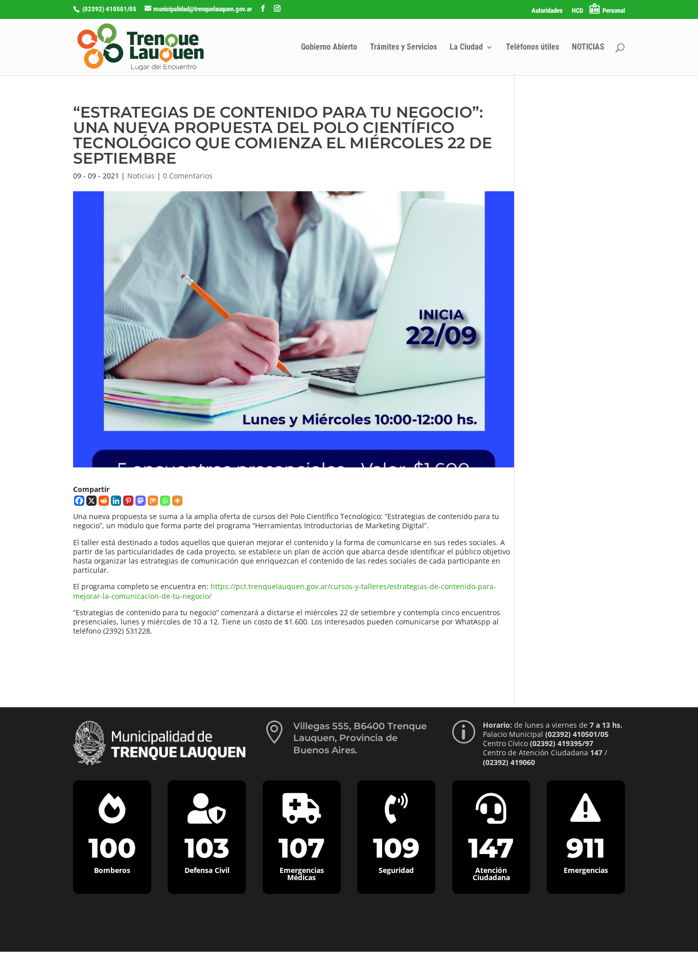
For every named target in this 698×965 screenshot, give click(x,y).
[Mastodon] (140, 501)
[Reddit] (104, 501)
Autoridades (547, 10)
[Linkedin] (116, 501)
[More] (177, 501)
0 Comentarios (188, 176)
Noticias (141, 176)
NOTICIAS (588, 47)
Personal (613, 10)
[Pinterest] (128, 501)
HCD (577, 10)
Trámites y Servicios (403, 47)
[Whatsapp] (165, 501)
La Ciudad (466, 47)
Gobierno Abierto (329, 47)
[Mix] (153, 501)
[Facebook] (79, 501)
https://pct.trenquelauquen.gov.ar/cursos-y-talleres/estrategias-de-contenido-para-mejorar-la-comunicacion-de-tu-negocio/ (284, 590)
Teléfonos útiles (532, 47)
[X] (91, 501)
